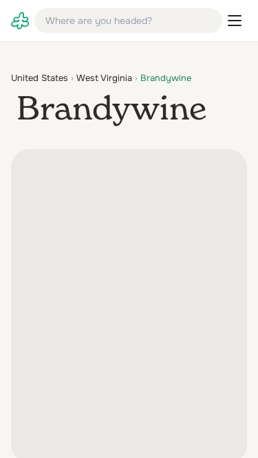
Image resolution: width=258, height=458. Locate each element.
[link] (20, 21)
